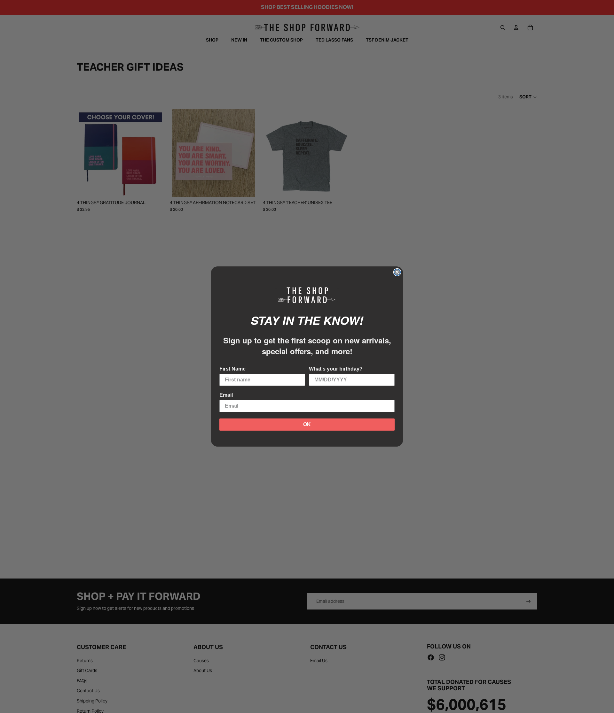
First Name (232, 369)
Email (226, 395)
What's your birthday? (336, 369)
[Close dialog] (397, 272)
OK (307, 424)
